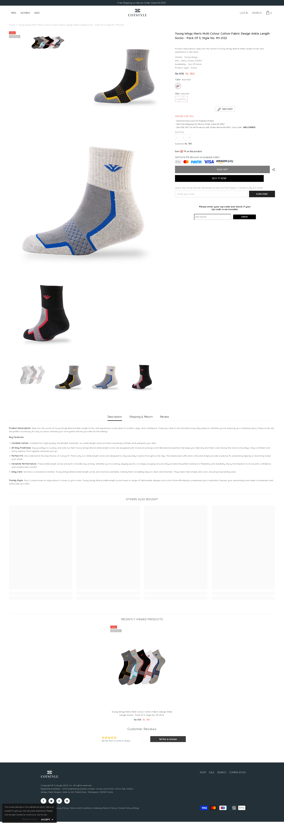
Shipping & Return (141, 416)
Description (115, 416)
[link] (40, 593)
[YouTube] (67, 801)
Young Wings (190, 57)
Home (12, 25)
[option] (32, 375)
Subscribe (262, 194)
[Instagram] (51, 801)
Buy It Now (219, 178)
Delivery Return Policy (105, 808)
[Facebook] (43, 801)
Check (244, 217)
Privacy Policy (61, 808)
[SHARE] (272, 169)
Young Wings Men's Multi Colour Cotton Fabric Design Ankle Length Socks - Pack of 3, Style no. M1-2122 (142, 713)
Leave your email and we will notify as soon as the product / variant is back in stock (219, 188)
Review (164, 416)
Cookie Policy (125, 808)
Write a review (168, 739)
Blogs (136, 808)
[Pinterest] (59, 801)
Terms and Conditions (81, 808)
